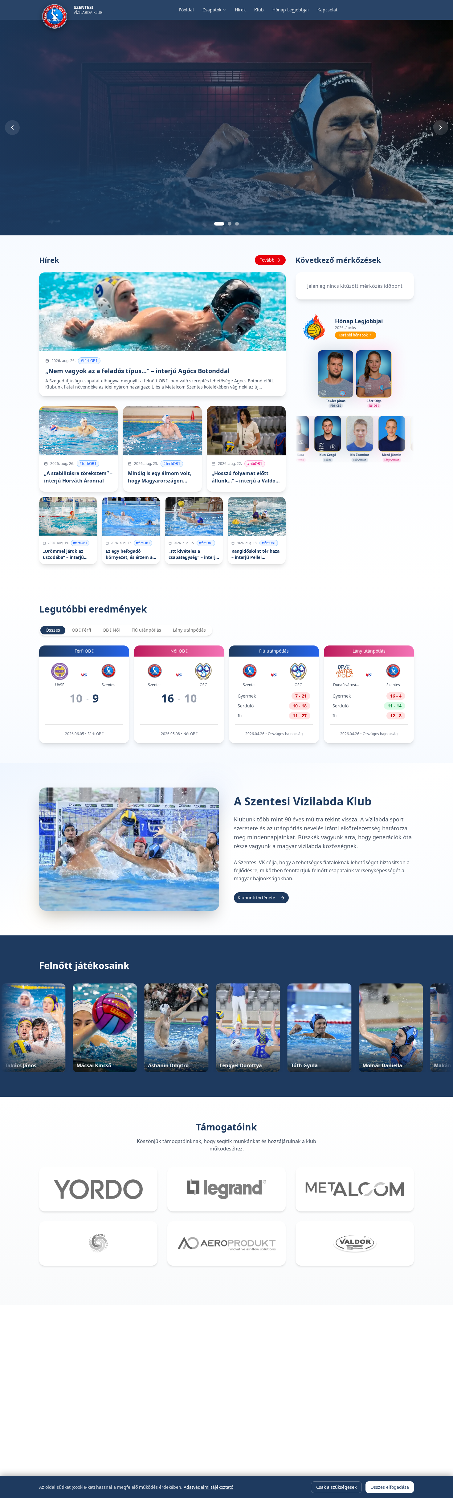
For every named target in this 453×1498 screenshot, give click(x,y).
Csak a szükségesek (336, 1487)
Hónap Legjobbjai (290, 10)
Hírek (240, 10)
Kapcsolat (327, 10)
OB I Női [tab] (111, 630)
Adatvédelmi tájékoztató (208, 1487)
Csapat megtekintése (40, 200)
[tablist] (125, 630)
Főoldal (186, 10)
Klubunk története (256, 898)
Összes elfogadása (389, 1487)
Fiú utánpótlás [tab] (146, 630)
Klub (259, 10)
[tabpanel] (226, 694)
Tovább (267, 260)
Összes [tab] (53, 630)
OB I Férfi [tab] (81, 630)
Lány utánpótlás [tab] (189, 630)
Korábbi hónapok (353, 335)
